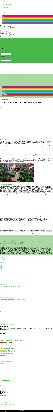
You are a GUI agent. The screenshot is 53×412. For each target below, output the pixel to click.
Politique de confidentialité (4, 31)
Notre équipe (4, 8)
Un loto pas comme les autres (6, 324)
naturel (3, 20)
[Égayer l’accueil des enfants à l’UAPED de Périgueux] (3, 338)
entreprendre (4, 17)
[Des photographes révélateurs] (9, 351)
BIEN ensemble (5, 99)
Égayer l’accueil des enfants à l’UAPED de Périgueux (11, 340)
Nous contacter (2, 382)
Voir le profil (2, 284)
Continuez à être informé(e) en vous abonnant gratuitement (26, 255)
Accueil (3, 14)
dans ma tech (4, 23)
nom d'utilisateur (12, 27)
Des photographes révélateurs (6, 353)
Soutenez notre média (6, 5)
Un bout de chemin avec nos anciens (8, 311)
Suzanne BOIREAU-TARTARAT (6, 105)
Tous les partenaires (26, 331)
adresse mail (12, 34)
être (3, 18)
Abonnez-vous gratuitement (7, 4)
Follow (5, 391)
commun (3, 21)
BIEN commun (2, 355)
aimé (3, 15)
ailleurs (3, 93)
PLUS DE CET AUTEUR (15, 286)
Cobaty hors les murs (8, 270)
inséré (3, 16)
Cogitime (21, 410)
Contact (3, 1)
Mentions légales (5, 387)
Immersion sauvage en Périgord (7, 348)
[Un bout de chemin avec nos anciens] (6, 309)
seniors (3, 259)
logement (3, 258)
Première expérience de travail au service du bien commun (12, 299)
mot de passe (12, 28)
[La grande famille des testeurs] (3, 359)
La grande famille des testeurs (6, 361)
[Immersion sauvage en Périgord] (3, 346)
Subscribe (6, 392)
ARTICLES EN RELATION (5, 286)
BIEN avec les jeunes (3, 342)
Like (4, 393)
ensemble (4, 19)
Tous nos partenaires (5, 381)
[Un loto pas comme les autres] (6, 322)
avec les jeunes (4, 94)
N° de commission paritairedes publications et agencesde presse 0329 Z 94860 (4, 401)
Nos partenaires (5, 7)
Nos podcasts (4, 12)
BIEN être (2, 350)
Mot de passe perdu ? (3, 30)
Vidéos (3, 11)
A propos (4, 40)
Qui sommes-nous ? (5, 380)
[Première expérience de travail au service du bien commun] (6, 297)
